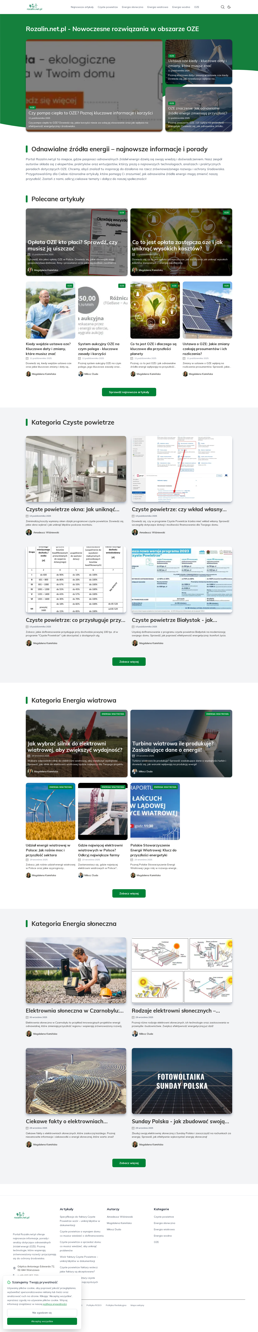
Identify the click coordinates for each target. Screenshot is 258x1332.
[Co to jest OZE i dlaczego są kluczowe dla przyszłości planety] (155, 310)
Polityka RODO (94, 1305)
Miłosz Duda (146, 771)
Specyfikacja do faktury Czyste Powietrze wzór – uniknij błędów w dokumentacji (80, 1221)
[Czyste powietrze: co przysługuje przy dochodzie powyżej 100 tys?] (76, 580)
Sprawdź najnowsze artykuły (129, 392)
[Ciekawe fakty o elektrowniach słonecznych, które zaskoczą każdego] (76, 1081)
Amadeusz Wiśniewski (46, 532)
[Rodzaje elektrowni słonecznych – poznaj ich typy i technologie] (182, 970)
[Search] (222, 7)
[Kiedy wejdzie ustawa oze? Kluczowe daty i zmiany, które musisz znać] (50, 310)
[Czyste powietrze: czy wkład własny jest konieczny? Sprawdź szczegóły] (182, 469)
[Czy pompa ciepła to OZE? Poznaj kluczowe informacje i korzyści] (94, 85)
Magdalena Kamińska (46, 270)
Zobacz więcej (129, 661)
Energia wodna (181, 7)
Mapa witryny (137, 1305)
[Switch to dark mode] (229, 7)
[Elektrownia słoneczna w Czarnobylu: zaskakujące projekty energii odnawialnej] (76, 970)
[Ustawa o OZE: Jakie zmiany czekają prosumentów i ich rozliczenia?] (207, 310)
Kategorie (161, 1209)
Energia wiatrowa (157, 7)
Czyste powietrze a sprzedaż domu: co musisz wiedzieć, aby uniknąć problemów (80, 1246)
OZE (196, 7)
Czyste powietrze (108, 7)
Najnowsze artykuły (82, 7)
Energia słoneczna (132, 7)
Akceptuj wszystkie (42, 1321)
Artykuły (66, 1209)
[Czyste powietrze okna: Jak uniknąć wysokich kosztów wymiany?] (76, 469)
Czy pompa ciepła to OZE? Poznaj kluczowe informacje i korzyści (91, 112)
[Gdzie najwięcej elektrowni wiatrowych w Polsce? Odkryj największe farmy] (103, 811)
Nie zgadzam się (42, 1312)
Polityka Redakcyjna (116, 1305)
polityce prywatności (55, 1304)
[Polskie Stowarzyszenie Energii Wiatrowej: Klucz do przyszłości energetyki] (155, 811)
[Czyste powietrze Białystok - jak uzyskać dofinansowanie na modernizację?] (182, 580)
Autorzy (113, 1209)
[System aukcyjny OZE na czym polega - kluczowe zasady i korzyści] (103, 310)
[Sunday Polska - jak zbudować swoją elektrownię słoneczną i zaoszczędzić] (182, 1081)
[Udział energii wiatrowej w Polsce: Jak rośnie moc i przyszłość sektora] (50, 811)
